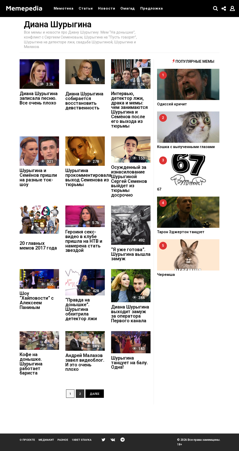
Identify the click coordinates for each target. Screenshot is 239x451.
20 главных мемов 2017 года (38, 246)
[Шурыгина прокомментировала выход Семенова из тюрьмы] (85, 151)
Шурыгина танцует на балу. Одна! (129, 363)
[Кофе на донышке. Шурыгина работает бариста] (39, 340)
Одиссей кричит (172, 104)
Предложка (151, 8)
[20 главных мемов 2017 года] (39, 219)
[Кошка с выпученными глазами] (188, 127)
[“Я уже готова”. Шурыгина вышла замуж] (131, 225)
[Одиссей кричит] (188, 84)
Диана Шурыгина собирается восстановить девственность (84, 101)
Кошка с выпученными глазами (186, 147)
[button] (215, 8)
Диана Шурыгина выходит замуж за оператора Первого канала (130, 314)
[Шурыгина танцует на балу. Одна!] (131, 342)
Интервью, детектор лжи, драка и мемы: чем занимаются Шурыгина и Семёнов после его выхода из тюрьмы (129, 110)
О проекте (27, 439)
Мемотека (64, 8)
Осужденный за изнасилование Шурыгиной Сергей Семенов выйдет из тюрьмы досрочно (129, 181)
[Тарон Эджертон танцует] (188, 212)
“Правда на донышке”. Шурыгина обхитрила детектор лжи (81, 309)
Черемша (166, 274)
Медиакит (46, 439)
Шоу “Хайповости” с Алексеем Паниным (37, 300)
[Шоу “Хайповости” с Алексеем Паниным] (39, 279)
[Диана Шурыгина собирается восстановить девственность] (85, 71)
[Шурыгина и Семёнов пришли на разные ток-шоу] (39, 151)
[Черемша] (188, 255)
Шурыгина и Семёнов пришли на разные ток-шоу (38, 177)
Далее (94, 393)
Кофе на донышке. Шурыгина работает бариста (31, 364)
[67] (188, 169)
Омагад (127, 8)
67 (159, 189)
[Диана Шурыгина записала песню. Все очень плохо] (39, 74)
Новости (106, 8)
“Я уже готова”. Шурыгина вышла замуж (131, 254)
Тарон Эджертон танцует (180, 232)
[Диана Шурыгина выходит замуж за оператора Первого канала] (131, 285)
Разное (62, 439)
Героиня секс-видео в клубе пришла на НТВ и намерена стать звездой (83, 241)
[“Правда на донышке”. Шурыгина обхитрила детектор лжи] (85, 282)
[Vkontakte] (113, 439)
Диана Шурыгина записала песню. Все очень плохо (39, 98)
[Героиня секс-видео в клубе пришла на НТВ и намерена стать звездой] (85, 216)
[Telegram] (122, 439)
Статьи (86, 8)
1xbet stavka (81, 439)
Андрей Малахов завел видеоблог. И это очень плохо (84, 362)
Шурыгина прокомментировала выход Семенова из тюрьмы (88, 177)
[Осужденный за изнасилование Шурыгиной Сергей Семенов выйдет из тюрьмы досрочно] (131, 149)
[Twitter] (103, 439)
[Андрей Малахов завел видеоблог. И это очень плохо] (85, 341)
